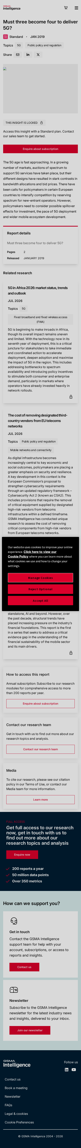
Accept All (40, 600)
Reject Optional (40, 589)
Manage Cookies (40, 578)
